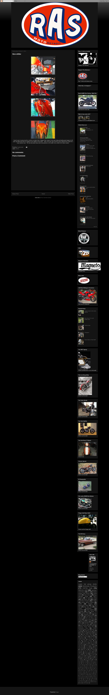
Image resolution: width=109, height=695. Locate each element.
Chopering (93, 664)
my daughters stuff (82, 660)
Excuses (88, 667)
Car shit (87, 646)
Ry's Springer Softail (87, 595)
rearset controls (88, 652)
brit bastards (88, 659)
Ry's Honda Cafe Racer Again (87, 625)
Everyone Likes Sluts (90, 630)
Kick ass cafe (89, 644)
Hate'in (88, 668)
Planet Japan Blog (84, 144)
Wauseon (90, 678)
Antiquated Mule (84, 137)
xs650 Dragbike (86, 682)
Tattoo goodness (84, 636)
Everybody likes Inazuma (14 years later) (90, 209)
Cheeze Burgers (82, 639)
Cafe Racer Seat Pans (89, 634)
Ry (91, 561)
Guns (81, 668)
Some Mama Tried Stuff (90, 339)
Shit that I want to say (89, 673)
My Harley (92, 654)
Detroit (92, 621)
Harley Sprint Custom (87, 602)
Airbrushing (80, 646)
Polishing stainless (87, 640)
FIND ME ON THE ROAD (86, 217)
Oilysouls (94, 624)
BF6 (89, 592)
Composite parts (88, 614)
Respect (90, 633)
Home (43, 193)
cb (80, 649)
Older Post (71, 193)
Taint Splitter (90, 610)
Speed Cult (85, 674)
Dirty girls (83, 667)
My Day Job (88, 607)
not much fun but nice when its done (86, 650)
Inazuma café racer (84, 206)
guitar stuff (93, 679)
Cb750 (89, 664)
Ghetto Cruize (94, 667)
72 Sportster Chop (91, 598)
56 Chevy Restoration (87, 607)
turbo (80, 682)
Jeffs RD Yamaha (87, 631)
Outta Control (81, 655)
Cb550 (85, 664)
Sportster (80, 610)
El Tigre (94, 601)
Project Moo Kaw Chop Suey (85, 635)
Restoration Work (83, 605)
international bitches (82, 680)
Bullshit (17, 148)
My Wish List (83, 633)
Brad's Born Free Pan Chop (87, 623)
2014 (89, 660)
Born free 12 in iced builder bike (89, 319)
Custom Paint (85, 613)
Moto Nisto (85, 654)
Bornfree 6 (87, 623)
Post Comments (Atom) (46, 197)
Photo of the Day (89, 156)
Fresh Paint (88, 166)
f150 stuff (80, 679)
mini (94, 659)
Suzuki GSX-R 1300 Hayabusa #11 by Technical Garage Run (90, 147)
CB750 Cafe (87, 588)
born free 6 (87, 595)
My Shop (87, 670)
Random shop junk (84, 657)
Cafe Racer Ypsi (85, 599)
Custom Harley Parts (89, 619)
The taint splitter (94, 674)
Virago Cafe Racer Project (87, 600)
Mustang (80, 611)
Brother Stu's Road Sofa (89, 641)
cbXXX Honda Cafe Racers (87, 592)
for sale (86, 679)
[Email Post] (26, 147)
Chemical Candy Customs (86, 165)
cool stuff (80, 616)
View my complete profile (91, 569)
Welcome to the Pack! (90, 218)
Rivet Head (82, 154)
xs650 (80, 604)
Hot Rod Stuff (81, 644)
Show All (95, 226)
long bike (89, 680)
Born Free (85, 663)
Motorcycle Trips (83, 628)
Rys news (94, 648)
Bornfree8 (90, 663)
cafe (94, 678)
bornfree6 (92, 636)
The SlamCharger (86, 658)
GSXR (79, 631)
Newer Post (15, 193)
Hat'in (85, 668)
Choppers (87, 332)
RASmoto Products (90, 586)
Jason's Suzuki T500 (87, 669)
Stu (88, 674)
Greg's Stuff (92, 643)
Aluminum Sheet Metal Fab (86, 626)
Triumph (88, 676)
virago (95, 620)
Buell (79, 643)
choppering (81, 638)
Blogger (57, 692)
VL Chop (89, 620)
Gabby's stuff (81, 620)
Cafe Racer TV (92, 611)
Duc (92, 646)
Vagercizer (85, 678)
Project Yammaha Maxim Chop (87, 628)
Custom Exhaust (88, 665)
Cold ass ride (81, 665)
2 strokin (86, 653)
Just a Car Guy (83, 127)
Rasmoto (91, 657)
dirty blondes (92, 649)
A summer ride (90, 638)
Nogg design (83, 186)
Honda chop (87, 325)
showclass (95, 681)
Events (89, 639)
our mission (89, 681)
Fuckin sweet (85, 643)
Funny (79, 623)
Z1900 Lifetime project (89, 615)
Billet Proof (84, 662)
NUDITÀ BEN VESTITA (85, 196)
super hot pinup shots (87, 584)
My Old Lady (88, 648)
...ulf (87, 176)
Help (92, 668)
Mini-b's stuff (82, 590)
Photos (87, 655)
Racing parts (94, 655)
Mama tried (94, 669)
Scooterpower (80, 673)
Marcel (95, 631)
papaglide (80, 652)
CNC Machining (84, 621)
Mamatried (82, 670)
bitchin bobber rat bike (90, 645)
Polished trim (92, 670)
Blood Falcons (90, 662)
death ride (85, 649)
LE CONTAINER (84, 175)
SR (96, 635)
